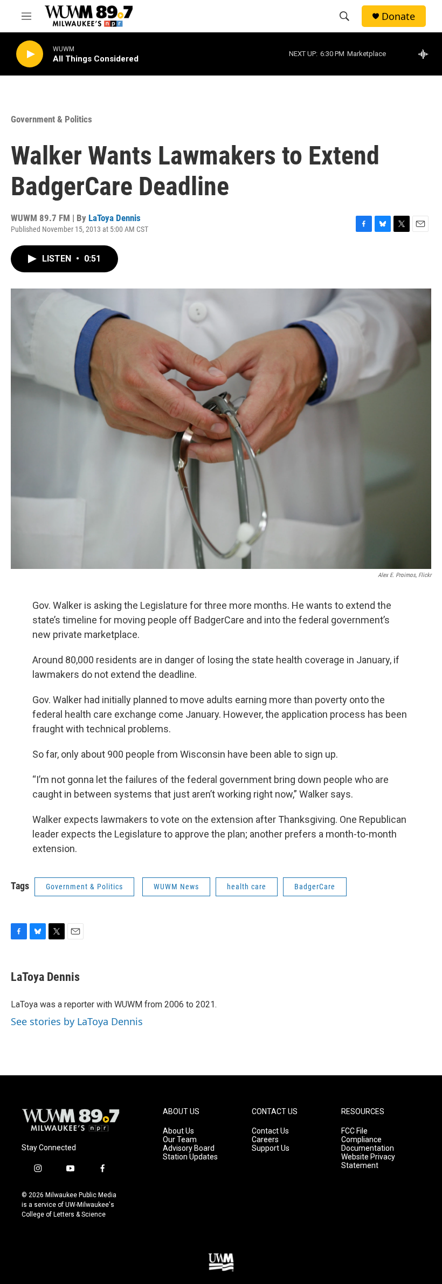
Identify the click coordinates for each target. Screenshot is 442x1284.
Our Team (180, 1140)
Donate (398, 16)
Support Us (270, 1148)
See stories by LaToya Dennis (77, 1021)
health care (246, 886)
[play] (29, 54)
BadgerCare (314, 886)
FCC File (354, 1131)
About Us (178, 1131)
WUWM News (176, 886)
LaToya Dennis (114, 217)
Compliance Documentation (367, 1144)
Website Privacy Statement (368, 1161)
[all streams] (426, 53)
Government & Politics (51, 119)
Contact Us (270, 1131)
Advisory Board (189, 1148)
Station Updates (190, 1157)
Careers (265, 1140)
